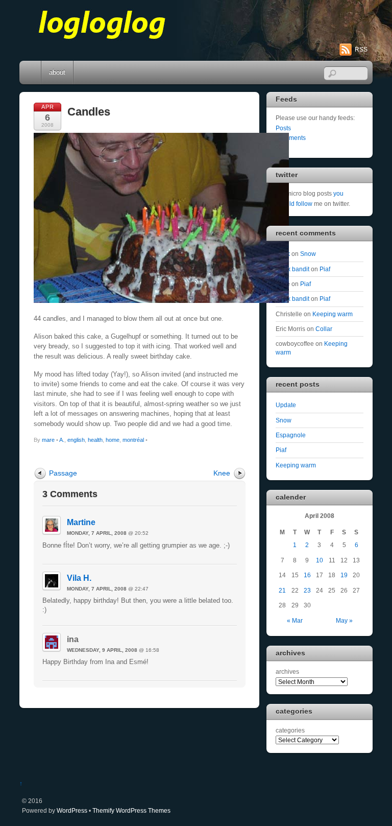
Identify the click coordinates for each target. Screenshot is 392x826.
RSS (361, 49)
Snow (308, 253)
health (95, 440)
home (112, 440)
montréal (133, 440)
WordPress (72, 810)
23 (307, 590)
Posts (283, 128)
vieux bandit (292, 269)
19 (344, 575)
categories (290, 730)
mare (48, 440)
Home (31, 72)
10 (319, 560)
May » (344, 620)
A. (61, 440)
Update (286, 405)
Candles (88, 111)
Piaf (325, 269)
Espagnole (291, 435)
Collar (323, 328)
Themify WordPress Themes (131, 810)
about (57, 72)
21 (282, 590)
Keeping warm (332, 314)
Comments (291, 137)
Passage (63, 473)
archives (287, 671)
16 (307, 575)
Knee (221, 473)
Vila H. (79, 578)
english (76, 440)
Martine (81, 522)
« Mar (295, 620)
